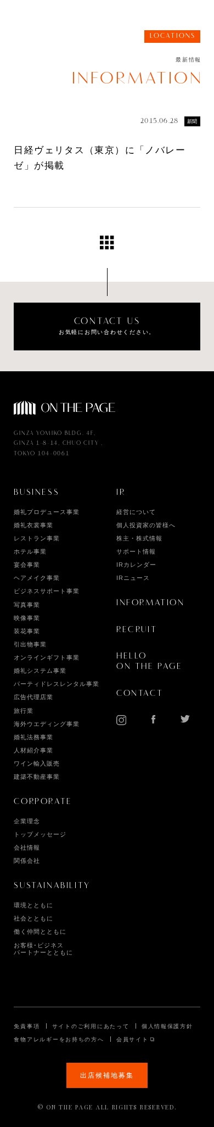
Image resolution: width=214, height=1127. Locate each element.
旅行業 (23, 710)
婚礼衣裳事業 (33, 525)
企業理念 (27, 821)
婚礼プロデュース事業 (47, 512)
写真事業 (27, 604)
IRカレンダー (136, 564)
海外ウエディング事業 (47, 724)
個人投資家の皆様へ (146, 525)
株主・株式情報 (139, 538)
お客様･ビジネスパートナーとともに (43, 949)
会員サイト (132, 1039)
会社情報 (27, 847)
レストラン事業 (37, 538)
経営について (136, 512)
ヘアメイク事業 (37, 577)
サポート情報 (136, 551)
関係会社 (27, 860)
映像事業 (27, 618)
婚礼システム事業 (40, 670)
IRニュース (133, 577)
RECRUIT (136, 630)
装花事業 (27, 631)
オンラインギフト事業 (47, 657)
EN (170, 18)
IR (120, 492)
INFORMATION (150, 603)
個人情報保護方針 (167, 1026)
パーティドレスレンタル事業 (56, 683)
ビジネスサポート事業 (47, 591)
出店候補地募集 (107, 1075)
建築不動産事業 (37, 776)
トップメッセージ (40, 834)
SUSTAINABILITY (52, 885)
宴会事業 (27, 564)
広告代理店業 (33, 697)
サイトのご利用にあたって (90, 1026)
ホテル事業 (30, 551)
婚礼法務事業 (33, 737)
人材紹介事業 (33, 750)
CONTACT (139, 693)
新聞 (192, 121)
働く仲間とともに (40, 931)
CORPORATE (43, 801)
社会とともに (33, 918)
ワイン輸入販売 (37, 763)
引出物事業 (30, 644)
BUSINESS (36, 492)
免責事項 (27, 1026)
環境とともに (33, 905)
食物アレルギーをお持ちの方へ (59, 1039)
